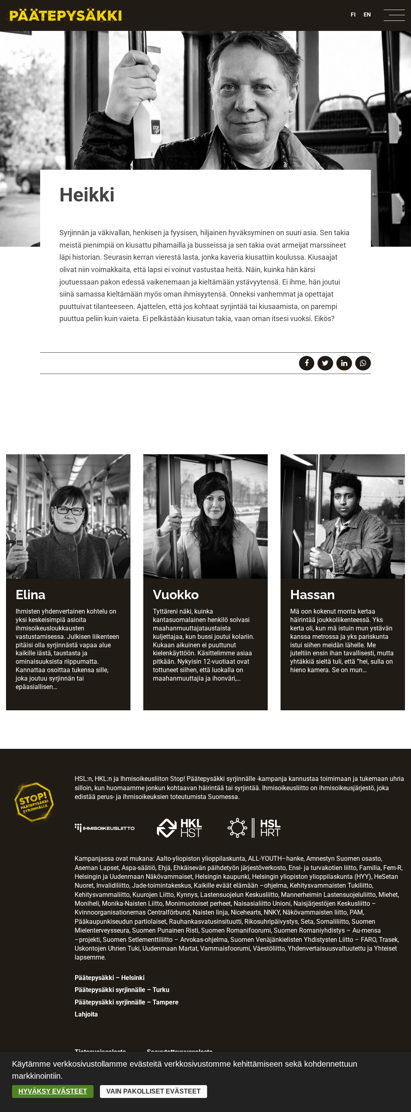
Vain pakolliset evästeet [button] (153, 1091)
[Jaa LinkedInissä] (344, 363)
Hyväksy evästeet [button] (52, 1091)
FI (353, 14)
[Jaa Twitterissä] (325, 363)
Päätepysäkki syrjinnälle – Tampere (127, 1002)
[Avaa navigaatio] (394, 15)
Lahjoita (86, 1014)
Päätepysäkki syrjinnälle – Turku (122, 990)
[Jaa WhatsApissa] (363, 363)
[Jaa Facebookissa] (307, 363)
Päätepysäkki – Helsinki (109, 978)
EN (367, 14)
